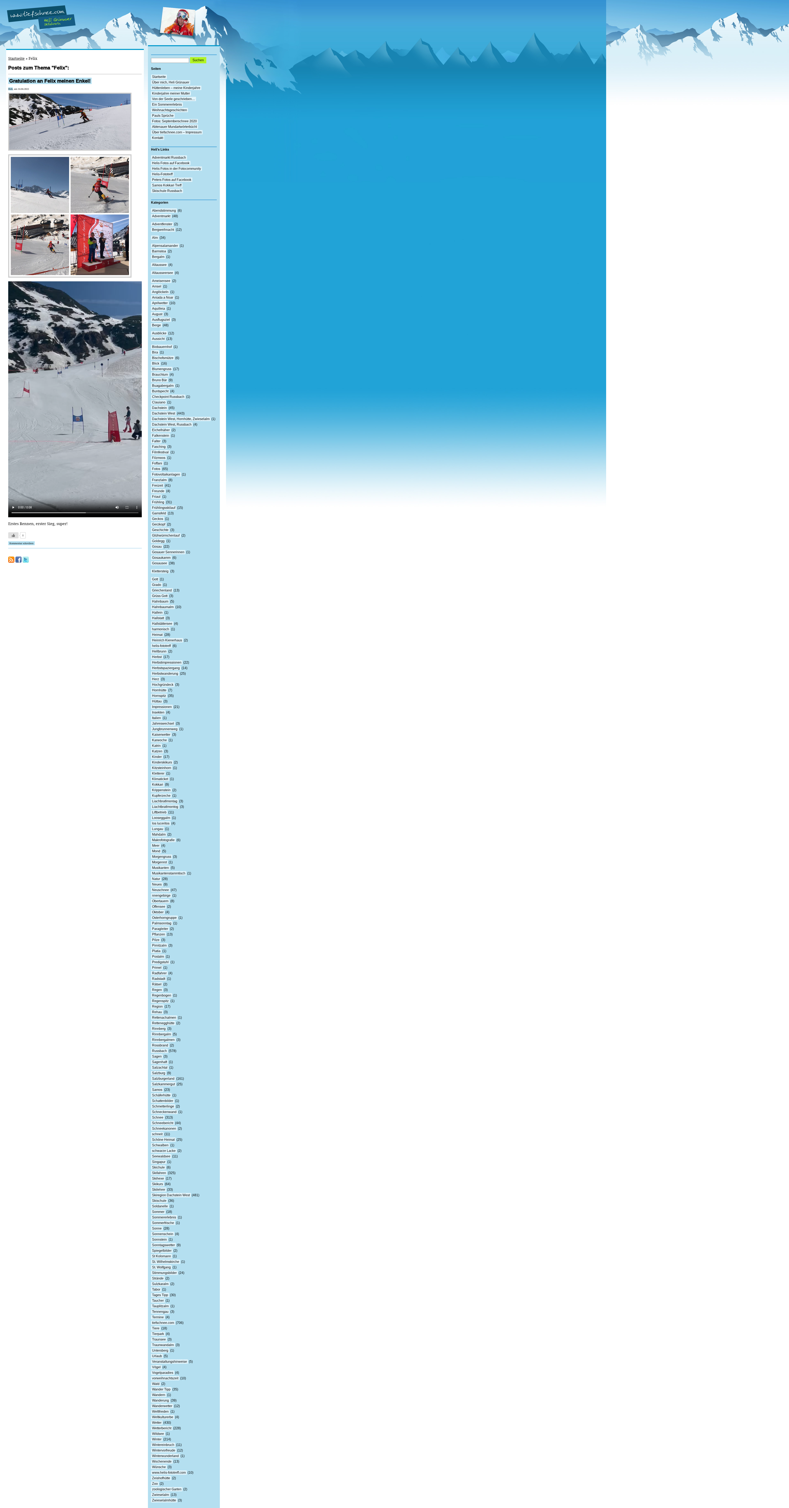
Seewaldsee (161, 1156)
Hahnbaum (160, 601)
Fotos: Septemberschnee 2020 (174, 121)
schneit (157, 1134)
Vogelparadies (162, 1372)
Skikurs (157, 1184)
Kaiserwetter (161, 734)
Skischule (159, 1200)
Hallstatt (158, 618)
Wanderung (160, 1400)
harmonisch (160, 629)
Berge (156, 325)
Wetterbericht (161, 1428)
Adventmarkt (161, 216)
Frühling (158, 502)
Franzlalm (159, 480)
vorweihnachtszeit (165, 1378)
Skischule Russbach (167, 191)
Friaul (156, 496)
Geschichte (160, 530)
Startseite (16, 58)
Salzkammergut (163, 1084)
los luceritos (161, 823)
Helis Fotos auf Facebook (170, 163)
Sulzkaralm (160, 1284)
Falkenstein (160, 435)
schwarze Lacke (164, 1150)
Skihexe (158, 1178)
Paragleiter (160, 929)
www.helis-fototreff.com (169, 1472)
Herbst (157, 657)
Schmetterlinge (163, 1106)
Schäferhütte (161, 1095)
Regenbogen (161, 995)
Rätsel (156, 984)
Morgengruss (161, 856)
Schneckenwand (164, 1112)
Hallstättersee (162, 623)
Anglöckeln (160, 292)
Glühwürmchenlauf (166, 535)
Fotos (156, 469)
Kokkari (157, 784)
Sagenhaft (159, 1062)
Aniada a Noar (162, 297)
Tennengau (160, 1311)
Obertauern (160, 901)
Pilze (155, 940)
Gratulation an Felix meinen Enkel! (50, 81)
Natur (156, 879)
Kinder (157, 757)
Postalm (158, 956)
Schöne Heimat (163, 1139)
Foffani (157, 463)
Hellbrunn (159, 651)
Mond (156, 851)
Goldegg (158, 541)
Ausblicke (159, 333)
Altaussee (159, 265)
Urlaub (157, 1356)
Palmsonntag (161, 923)
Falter (156, 441)
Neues (157, 884)
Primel (156, 967)
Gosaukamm (161, 557)
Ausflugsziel (161, 319)
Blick (155, 363)
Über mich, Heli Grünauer (170, 82)
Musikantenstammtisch (168, 873)
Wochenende (162, 1461)
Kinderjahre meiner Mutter (171, 93)
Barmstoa (159, 251)
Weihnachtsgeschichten (169, 110)
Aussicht (158, 339)
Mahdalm (159, 834)
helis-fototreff (161, 646)
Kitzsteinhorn (161, 768)
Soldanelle (160, 1206)
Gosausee (159, 563)
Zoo (155, 1483)
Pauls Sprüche (163, 115)
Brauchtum (160, 374)
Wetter (156, 1422)
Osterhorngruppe (164, 917)
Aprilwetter (160, 303)
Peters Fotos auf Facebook (171, 179)
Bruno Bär (159, 380)
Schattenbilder (162, 1101)
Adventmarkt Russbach (169, 157)
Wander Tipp (161, 1389)
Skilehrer (158, 1189)
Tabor (156, 1289)
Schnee (157, 1117)
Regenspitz (160, 1001)
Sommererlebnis (164, 1217)
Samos (157, 1089)
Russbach (159, 1051)
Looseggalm (161, 818)
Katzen (157, 751)
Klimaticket (160, 779)
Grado (156, 585)
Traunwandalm (163, 1345)
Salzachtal (159, 1067)
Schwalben (160, 1145)
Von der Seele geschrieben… (173, 99)
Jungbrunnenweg (165, 729)
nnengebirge (161, 895)
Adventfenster (162, 224)
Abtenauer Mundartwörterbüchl (174, 126)
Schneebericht (162, 1123)
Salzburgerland (163, 1078)
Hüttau (157, 701)
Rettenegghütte (163, 1023)
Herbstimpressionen (166, 662)
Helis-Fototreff (162, 174)
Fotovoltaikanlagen (166, 474)
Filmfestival (160, 452)
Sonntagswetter (163, 1245)
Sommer (158, 1212)
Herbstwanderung (165, 673)
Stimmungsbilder (164, 1273)
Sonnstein (159, 1239)
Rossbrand (160, 1045)
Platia (156, 951)
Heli (10, 88)
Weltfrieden (160, 1411)
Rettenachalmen (164, 1017)
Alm (155, 237)
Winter (156, 1439)
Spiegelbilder (162, 1250)
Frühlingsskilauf (163, 507)
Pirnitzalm (159, 945)
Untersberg (160, 1350)
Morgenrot (159, 862)
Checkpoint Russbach (168, 396)
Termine (158, 1317)
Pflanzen (158, 934)
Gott (155, 579)
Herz (155, 679)
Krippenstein (161, 790)
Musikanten (160, 867)
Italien (156, 718)
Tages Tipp (160, 1295)
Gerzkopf (158, 524)
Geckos (157, 519)
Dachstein (159, 408)
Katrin (156, 745)
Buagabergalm (163, 385)
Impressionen (162, 707)
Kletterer (158, 773)
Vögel (156, 1367)
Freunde (158, 491)
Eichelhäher (161, 430)
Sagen (157, 1056)
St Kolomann (161, 1256)
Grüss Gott (159, 596)
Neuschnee (160, 890)
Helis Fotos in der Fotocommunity (176, 168)
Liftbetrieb (159, 812)
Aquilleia (158, 308)
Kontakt (157, 138)
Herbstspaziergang (166, 668)
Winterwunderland (165, 1456)
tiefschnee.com (163, 1322)
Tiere (155, 1328)
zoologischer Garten (166, 1489)
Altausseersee (162, 273)
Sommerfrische (163, 1223)
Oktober (158, 912)
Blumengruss (161, 369)
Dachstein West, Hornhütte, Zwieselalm (181, 419)
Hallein (157, 612)
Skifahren (159, 1173)
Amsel (156, 286)
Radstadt (158, 978)
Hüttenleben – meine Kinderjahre (176, 88)
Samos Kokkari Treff (166, 185)
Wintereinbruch (163, 1445)
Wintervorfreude (163, 1450)
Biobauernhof (162, 347)
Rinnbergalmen (163, 1040)
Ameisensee (161, 281)
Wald (155, 1384)
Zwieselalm (160, 1494)
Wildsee (158, 1433)
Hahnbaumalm (163, 607)
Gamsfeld (159, 513)
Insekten (158, 712)
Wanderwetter (162, 1406)
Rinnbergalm (161, 1034)
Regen (157, 990)
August (157, 314)
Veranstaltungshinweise (169, 1361)
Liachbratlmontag (164, 801)
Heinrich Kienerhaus (167, 640)
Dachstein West (163, 413)
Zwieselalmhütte (164, 1500)
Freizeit (157, 485)
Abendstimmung (164, 210)
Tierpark (158, 1334)
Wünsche (159, 1467)
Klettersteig (160, 571)
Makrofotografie (163, 840)
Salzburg (158, 1073)
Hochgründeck (162, 684)
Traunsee (159, 1339)
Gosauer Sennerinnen (168, 552)
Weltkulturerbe (162, 1417)
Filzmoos (158, 458)
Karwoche (159, 740)
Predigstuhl (160, 962)
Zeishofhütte (161, 1478)
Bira (155, 352)
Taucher (158, 1300)
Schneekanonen (164, 1128)
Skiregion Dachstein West (171, 1195)
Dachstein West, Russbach (171, 424)
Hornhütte (159, 690)
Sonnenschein (162, 1234)
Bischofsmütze (162, 358)
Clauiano (158, 402)
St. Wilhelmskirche (165, 1261)
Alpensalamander (165, 245)
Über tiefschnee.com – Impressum (177, 132)
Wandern (158, 1395)
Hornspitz (159, 695)
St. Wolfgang (161, 1267)
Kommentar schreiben (21, 543)
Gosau (157, 546)
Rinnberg (159, 1028)
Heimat (157, 634)
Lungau (157, 829)
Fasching (159, 446)
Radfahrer (159, 973)
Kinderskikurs (162, 762)
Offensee (158, 906)
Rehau (157, 1012)
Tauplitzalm (160, 1306)
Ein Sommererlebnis (167, 104)
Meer (155, 845)
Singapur (158, 1162)
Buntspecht (160, 391)
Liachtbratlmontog (165, 806)
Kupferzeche (161, 795)
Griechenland (162, 590)
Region (157, 1006)
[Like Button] (13, 535)
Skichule (158, 1167)
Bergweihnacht (163, 229)
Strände (158, 1278)
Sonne (157, 1228)
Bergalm (158, 257)
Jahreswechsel (163, 723)
